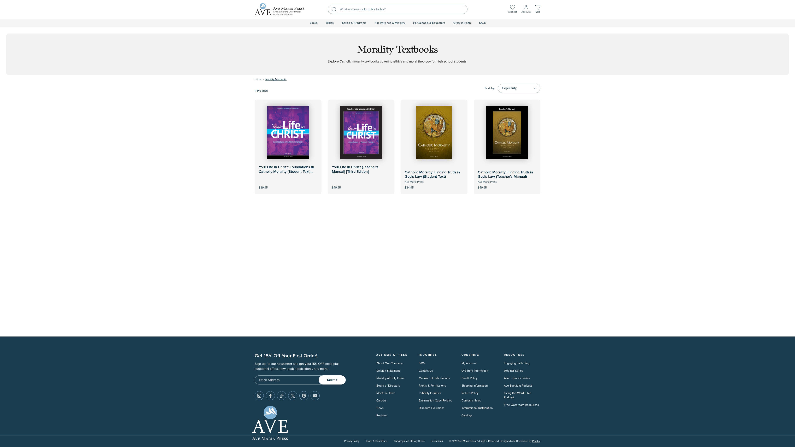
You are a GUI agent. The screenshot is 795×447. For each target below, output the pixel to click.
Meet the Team (385, 393)
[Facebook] (270, 395)
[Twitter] (292, 395)
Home (258, 79)
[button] (537, 9)
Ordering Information (474, 370)
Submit (332, 380)
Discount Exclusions (431, 408)
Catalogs (466, 415)
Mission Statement (388, 370)
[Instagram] (259, 395)
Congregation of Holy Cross (409, 441)
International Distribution (477, 408)
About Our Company (389, 363)
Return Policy (469, 393)
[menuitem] (313, 23)
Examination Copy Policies (435, 400)
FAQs (422, 363)
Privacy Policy (351, 441)
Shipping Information (474, 385)
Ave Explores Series (517, 378)
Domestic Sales (471, 400)
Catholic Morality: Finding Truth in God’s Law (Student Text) (432, 174)
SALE (482, 23)
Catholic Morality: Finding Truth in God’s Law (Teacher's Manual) (505, 174)
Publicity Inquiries (430, 393)
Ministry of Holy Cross (390, 378)
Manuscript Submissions (434, 378)
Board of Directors (388, 385)
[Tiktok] (281, 395)
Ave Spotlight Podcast (518, 385)
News (380, 408)
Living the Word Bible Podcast (517, 395)
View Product (361, 185)
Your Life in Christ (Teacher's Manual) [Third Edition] (355, 169)
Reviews (381, 415)
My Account (469, 363)
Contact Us (426, 370)
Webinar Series (513, 370)
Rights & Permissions (432, 385)
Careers (381, 400)
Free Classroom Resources (521, 405)
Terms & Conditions (377, 441)
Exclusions (437, 441)
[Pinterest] (303, 395)
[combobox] (397, 9)
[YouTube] (315, 395)
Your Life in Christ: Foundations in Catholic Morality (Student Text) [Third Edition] (286, 171)
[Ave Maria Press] (279, 9)
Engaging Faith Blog (517, 363)
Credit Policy (469, 378)
